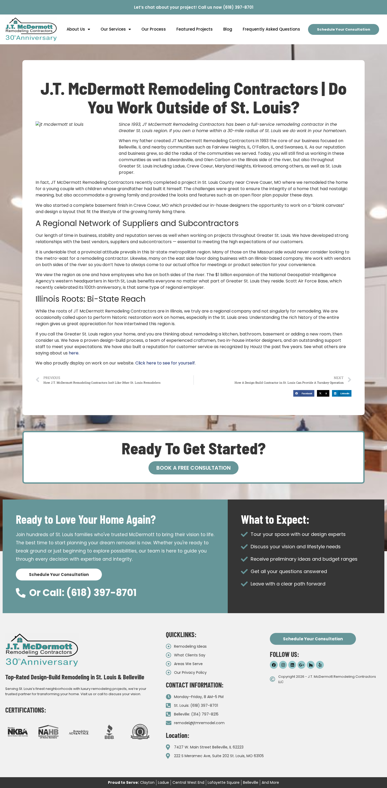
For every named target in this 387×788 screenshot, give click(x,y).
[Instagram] (283, 665)
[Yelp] (320, 665)
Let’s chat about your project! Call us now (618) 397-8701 (193, 7)
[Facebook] (274, 665)
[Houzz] (311, 665)
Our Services (113, 29)
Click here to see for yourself (165, 363)
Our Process (153, 29)
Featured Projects (194, 29)
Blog (227, 29)
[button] (303, 393)
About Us (76, 29)
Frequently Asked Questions (271, 29)
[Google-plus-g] (301, 665)
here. (74, 353)
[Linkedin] (292, 665)
